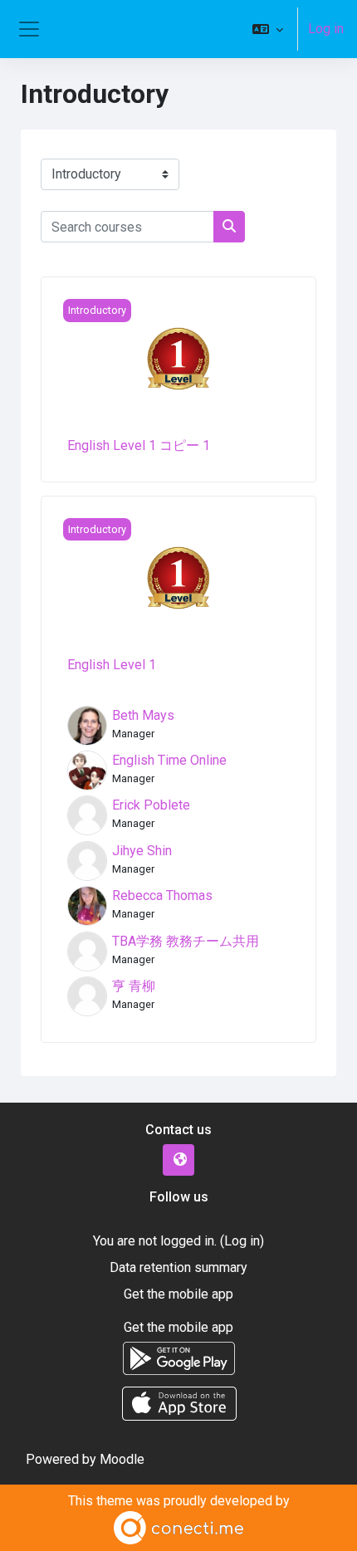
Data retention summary (178, 1267)
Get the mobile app (178, 1294)
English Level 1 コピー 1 (138, 445)
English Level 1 (111, 665)
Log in (326, 29)
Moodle (122, 1459)
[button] (268, 29)
